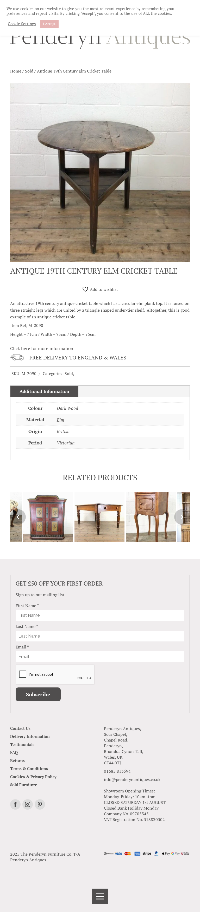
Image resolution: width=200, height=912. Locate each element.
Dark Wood (67, 408)
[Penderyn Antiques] (100, 38)
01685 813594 (117, 771)
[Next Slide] (182, 517)
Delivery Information (30, 736)
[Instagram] (27, 804)
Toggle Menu (100, 896)
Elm (60, 420)
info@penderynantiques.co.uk (132, 779)
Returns (17, 760)
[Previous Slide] (18, 517)
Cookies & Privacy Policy (33, 776)
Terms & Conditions (29, 768)
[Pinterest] (40, 804)
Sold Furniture (23, 784)
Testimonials (22, 744)
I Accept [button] (49, 23)
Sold (29, 71)
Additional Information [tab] (44, 391)
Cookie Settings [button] (22, 24)
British (63, 431)
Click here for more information (41, 348)
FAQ (14, 752)
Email (22, 647)
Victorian (65, 443)
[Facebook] (15, 804)
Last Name (27, 626)
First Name (27, 605)
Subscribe (38, 694)
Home (15, 71)
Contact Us (20, 728)
